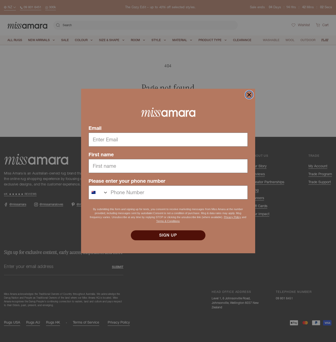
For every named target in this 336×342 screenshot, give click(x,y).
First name (101, 155)
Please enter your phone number (127, 181)
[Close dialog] (249, 95)
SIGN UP (168, 235)
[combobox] (98, 192)
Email (95, 128)
